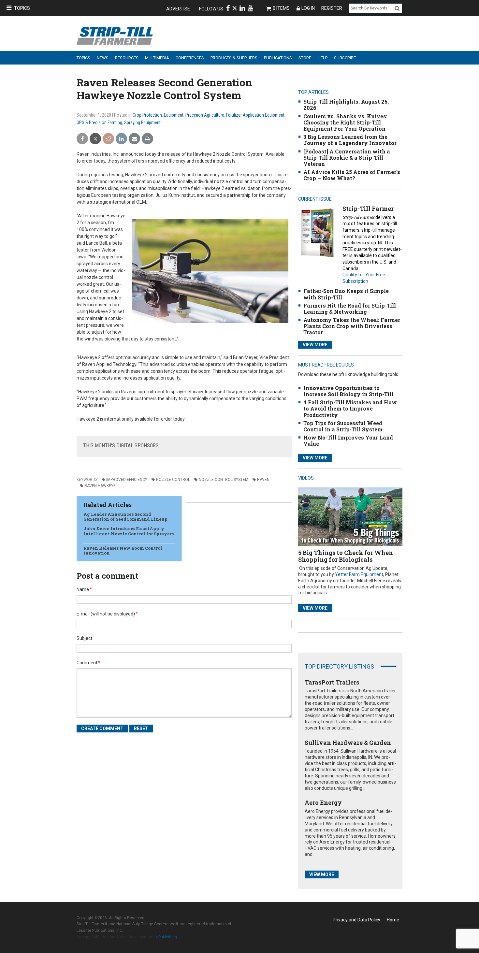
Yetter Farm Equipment (359, 574)
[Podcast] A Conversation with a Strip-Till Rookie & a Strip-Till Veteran (346, 157)
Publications (278, 57)
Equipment (173, 115)
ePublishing (166, 937)
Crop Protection (147, 115)
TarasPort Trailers (332, 682)
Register (331, 8)
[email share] (134, 139)
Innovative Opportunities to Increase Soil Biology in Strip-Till (348, 390)
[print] (147, 139)
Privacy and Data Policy (356, 919)
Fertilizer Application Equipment (255, 115)
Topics (22, 8)
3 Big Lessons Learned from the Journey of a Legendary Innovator (350, 139)
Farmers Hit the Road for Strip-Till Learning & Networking (349, 308)
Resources (126, 57)
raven (263, 479)
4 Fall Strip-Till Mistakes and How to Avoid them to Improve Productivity (350, 408)
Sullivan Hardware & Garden (348, 742)
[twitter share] (95, 139)
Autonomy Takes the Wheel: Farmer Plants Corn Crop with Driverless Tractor (351, 326)
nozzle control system (223, 479)
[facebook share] (82, 139)
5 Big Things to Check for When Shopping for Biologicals (345, 556)
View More (315, 344)
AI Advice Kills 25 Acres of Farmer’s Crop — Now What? (351, 174)
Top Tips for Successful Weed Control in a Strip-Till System (343, 426)
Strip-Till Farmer (368, 208)
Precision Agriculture (204, 115)
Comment (88, 662)
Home (393, 919)
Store (304, 57)
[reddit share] (108, 139)
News (103, 57)
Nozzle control (173, 479)
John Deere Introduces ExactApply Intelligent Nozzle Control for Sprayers (128, 533)
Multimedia (157, 57)
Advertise (178, 8)
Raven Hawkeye (100, 486)
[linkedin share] (121, 139)
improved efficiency (126, 479)
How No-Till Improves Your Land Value (348, 440)
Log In (308, 8)
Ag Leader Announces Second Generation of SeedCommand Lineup (125, 516)
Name (84, 589)
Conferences (190, 57)
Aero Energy (323, 802)
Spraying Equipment (142, 122)
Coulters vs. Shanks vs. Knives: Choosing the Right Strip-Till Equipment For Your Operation (345, 122)
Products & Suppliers (233, 57)
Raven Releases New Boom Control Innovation (122, 550)
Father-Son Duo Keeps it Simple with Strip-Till (346, 293)
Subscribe (345, 57)
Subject (84, 638)
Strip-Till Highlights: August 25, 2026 (346, 104)
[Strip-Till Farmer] (317, 232)
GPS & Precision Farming (99, 122)
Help (322, 57)
